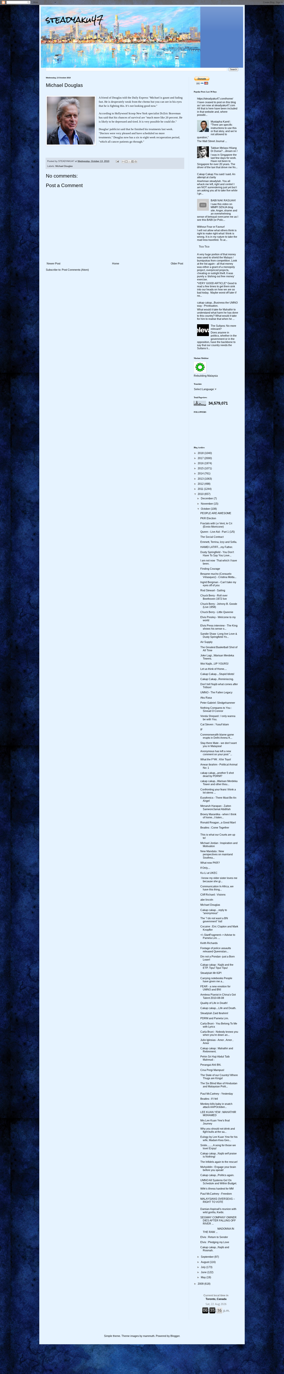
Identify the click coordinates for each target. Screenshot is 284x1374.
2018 (201, 453)
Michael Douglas (64, 166)
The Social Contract (212, 536)
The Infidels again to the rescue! (218, 1161)
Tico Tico (204, 246)
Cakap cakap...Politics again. (217, 1175)
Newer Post (53, 263)
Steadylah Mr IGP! (211, 973)
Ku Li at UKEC (208, 873)
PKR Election (208, 518)
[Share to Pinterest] (135, 161)
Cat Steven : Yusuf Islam (214, 724)
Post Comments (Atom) (75, 269)
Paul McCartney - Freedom (216, 1193)
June (204, 1272)
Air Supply (206, 642)
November (207, 503)
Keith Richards (209, 943)
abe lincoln (206, 899)
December (207, 498)
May (203, 1277)
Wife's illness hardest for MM (217, 1188)
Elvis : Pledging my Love (214, 1242)
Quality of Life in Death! (213, 1003)
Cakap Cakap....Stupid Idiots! (217, 674)
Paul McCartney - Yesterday (216, 1093)
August (205, 1262)
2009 (201, 1283)
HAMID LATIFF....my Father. (216, 547)
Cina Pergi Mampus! (212, 1070)
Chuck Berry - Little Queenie (216, 612)
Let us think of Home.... (213, 669)
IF (201, 729)
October (206, 508)
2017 (201, 458)
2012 (201, 483)
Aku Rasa (206, 697)
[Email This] (123, 161)
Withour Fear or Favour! (211, 226)
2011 (201, 489)
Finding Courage (210, 568)
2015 (201, 468)
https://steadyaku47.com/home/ (215, 98)
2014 (201, 473)
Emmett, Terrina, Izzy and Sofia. (218, 542)
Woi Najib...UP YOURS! (214, 663)
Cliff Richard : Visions (212, 894)
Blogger (174, 1336)
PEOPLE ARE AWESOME (215, 513)
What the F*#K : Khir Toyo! (215, 759)
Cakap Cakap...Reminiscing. (217, 679)
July (203, 1267)
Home (115, 263)
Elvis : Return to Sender (214, 1237)
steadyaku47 (74, 19)
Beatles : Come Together (214, 827)
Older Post (177, 263)
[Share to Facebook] (132, 161)
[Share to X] (129, 161)
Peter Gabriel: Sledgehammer (217, 702)
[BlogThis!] (126, 161)
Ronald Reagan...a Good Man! (218, 822)
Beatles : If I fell (209, 1098)
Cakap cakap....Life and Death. (218, 1008)
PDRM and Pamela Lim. (214, 1018)
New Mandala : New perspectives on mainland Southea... (216, 854)
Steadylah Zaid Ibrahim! (214, 1013)
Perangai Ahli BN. (210, 1064)
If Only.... (205, 867)
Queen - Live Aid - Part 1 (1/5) (217, 531)
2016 (201, 463)
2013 (201, 478)
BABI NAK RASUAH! (223, 200)
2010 (201, 494)
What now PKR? (210, 862)
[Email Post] (117, 161)
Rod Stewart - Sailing (212, 590)
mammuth (148, 1336)
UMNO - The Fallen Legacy (216, 692)
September (207, 1256)
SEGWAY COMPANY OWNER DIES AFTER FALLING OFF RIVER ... (218, 1220)
